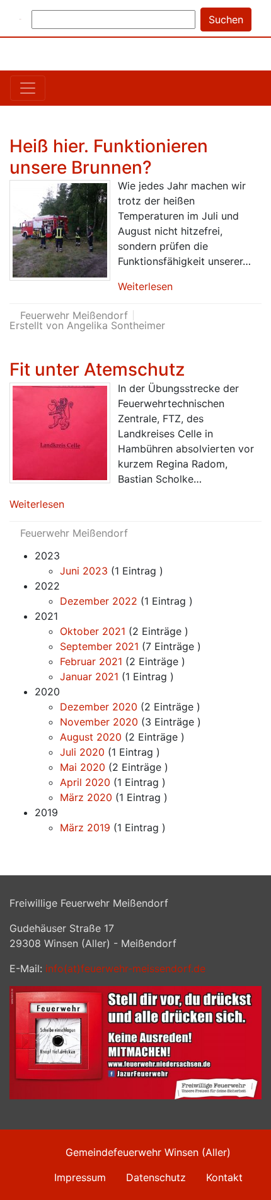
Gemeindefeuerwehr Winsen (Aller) (148, 1152)
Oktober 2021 (92, 631)
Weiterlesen (145, 286)
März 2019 (85, 827)
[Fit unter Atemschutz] (59, 433)
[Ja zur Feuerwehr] (135, 1041)
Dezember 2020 (98, 706)
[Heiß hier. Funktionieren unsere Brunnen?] (59, 230)
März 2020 (86, 797)
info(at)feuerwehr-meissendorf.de (125, 968)
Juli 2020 (82, 752)
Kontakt (224, 1177)
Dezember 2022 (98, 601)
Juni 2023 (84, 570)
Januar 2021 (89, 676)
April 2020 (85, 782)
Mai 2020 (82, 767)
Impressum (80, 1177)
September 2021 (99, 646)
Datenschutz (156, 1177)
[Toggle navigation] (27, 88)
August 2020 (91, 737)
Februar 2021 (91, 661)
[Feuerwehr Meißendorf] (20, 18)
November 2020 (99, 721)
